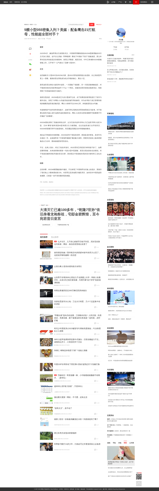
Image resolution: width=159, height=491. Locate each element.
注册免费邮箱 (143, 2)
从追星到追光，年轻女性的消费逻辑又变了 (120, 472)
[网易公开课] (114, 2)
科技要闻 (110, 328)
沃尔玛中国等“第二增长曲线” (116, 306)
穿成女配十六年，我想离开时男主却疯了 (120, 79)
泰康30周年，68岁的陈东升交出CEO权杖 (120, 310)
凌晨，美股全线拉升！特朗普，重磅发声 (119, 319)
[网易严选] (120, 2)
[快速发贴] (30, 49)
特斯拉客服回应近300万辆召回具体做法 (70, 290)
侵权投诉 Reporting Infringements (116, 489)
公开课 (131, 443)
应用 (11, 2)
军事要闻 (110, 113)
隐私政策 (83, 489)
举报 (100, 38)
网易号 (31, 24)
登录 (136, 2)
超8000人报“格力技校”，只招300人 (68, 386)
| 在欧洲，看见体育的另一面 (118, 431)
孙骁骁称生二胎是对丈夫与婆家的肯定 (119, 271)
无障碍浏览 (17, 2)
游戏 (108, 443)
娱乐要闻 (110, 247)
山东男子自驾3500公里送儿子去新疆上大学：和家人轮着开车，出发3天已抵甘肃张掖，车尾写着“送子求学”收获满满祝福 (77, 280)
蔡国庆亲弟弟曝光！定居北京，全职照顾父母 (121, 279)
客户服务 (77, 489)
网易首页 (6, 2)
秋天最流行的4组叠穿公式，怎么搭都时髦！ (120, 468)
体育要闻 (110, 200)
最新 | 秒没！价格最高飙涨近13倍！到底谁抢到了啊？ (76, 419)
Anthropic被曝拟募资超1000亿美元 (118, 346)
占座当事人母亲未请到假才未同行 (68, 266)
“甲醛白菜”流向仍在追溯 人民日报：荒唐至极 (121, 172)
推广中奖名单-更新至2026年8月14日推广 (120, 476)
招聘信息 (72, 489)
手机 (114, 443)
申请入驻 (98, 24)
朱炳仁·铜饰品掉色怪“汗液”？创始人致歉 (70, 350)
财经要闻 (110, 288)
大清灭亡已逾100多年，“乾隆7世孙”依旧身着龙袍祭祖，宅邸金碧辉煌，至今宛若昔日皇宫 (70, 214)
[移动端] (108, 2)
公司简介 (61, 489)
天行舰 (43, 38)
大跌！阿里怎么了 (113, 315)
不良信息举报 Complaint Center (94, 489)
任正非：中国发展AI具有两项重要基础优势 (120, 360)
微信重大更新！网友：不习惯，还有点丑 (70, 397)
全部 (133, 55)
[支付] (126, 2)
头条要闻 (110, 155)
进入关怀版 (24, 2)
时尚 (125, 443)
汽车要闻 (110, 370)
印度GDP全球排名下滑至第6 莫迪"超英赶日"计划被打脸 (77, 364)
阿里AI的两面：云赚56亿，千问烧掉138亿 (120, 350)
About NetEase (54, 489)
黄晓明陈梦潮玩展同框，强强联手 (117, 275)
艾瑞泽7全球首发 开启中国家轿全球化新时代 (121, 406)
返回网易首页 (46, 225)
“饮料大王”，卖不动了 (63, 408)
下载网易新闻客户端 (63, 225)
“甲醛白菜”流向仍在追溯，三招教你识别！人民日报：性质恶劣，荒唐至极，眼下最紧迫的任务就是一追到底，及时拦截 (77, 318)
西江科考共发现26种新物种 (65, 433)
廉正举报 (105, 489)
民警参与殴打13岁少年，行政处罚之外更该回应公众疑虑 (77, 444)
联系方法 (66, 489)
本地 (119, 443)
